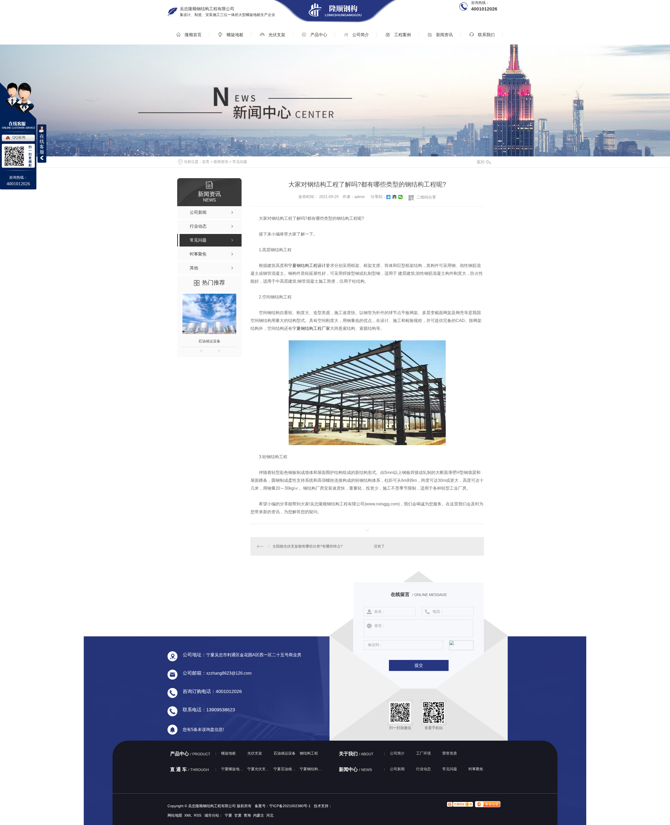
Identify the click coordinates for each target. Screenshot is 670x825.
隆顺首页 (193, 34)
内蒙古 (258, 815)
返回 (480, 162)
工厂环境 (423, 753)
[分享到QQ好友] (394, 197)
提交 (419, 665)
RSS (197, 815)
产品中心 (318, 34)
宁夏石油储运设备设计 (285, 769)
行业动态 (423, 769)
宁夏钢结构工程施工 (311, 769)
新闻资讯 (444, 34)
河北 (269, 815)
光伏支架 (276, 34)
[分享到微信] (400, 197)
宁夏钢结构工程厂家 (311, 328)
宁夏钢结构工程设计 (307, 265)
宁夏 (228, 815)
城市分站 (211, 815)
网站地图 (175, 815)
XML (188, 815)
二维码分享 (426, 197)
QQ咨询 (18, 137)
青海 (247, 815)
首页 (205, 162)
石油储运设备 (209, 341)
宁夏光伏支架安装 (259, 769)
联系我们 (486, 34)
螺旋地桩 (234, 34)
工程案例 (402, 34)
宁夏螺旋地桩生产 (233, 769)
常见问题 (239, 162)
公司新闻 (397, 769)
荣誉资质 (449, 753)
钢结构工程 (309, 753)
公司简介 (360, 34)
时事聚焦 (475, 769)
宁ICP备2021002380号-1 (290, 806)
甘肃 (238, 815)
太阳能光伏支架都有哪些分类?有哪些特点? (307, 546)
